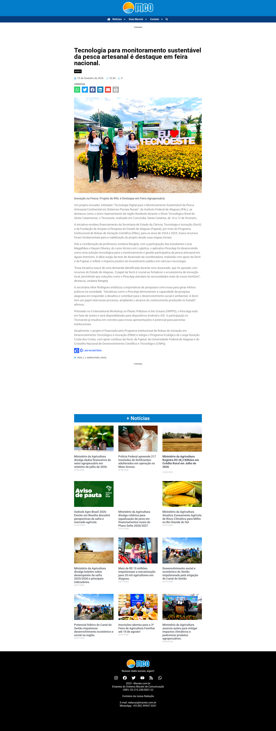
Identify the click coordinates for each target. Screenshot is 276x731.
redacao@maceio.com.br (142, 702)
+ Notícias (138, 418)
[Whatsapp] (160, 678)
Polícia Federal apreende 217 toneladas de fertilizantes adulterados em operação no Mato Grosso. (137, 461)
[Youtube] (142, 678)
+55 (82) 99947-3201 (144, 705)
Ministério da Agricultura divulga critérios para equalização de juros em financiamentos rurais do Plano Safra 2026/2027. (134, 518)
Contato (154, 19)
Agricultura (93, 358)
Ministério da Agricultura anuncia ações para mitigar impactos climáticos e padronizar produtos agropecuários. (179, 631)
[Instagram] (116, 678)
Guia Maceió (136, 19)
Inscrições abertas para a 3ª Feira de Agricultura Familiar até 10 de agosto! (136, 628)
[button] (167, 19)
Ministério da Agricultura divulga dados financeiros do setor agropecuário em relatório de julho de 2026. (92, 461)
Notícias (117, 19)
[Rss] (151, 678)
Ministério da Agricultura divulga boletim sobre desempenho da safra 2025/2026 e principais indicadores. (90, 575)
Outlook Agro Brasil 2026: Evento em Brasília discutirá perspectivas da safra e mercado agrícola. (92, 517)
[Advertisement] (138, 36)
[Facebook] (125, 678)
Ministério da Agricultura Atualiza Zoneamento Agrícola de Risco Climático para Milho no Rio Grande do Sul (182, 517)
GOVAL (103, 358)
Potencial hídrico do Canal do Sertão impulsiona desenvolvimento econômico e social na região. (93, 630)
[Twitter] (134, 678)
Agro (78, 71)
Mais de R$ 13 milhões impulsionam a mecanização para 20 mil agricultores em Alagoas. (136, 573)
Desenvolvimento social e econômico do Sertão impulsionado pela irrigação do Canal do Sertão (180, 573)
